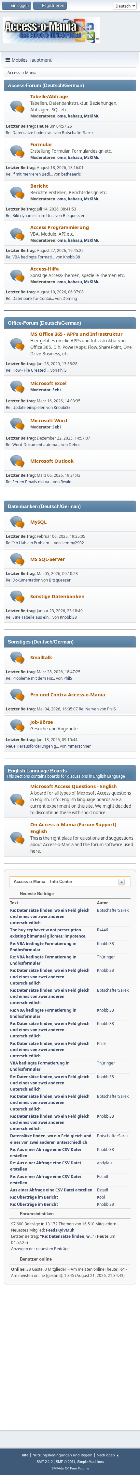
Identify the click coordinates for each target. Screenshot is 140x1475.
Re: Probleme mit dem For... (30, 678)
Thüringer (106, 957)
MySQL (38, 522)
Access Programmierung (59, 227)
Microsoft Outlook (52, 461)
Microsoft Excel (48, 383)
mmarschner (79, 746)
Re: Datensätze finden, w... (29, 132)
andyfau (104, 1163)
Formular (41, 144)
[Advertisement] (70, 1354)
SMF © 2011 (65, 1462)
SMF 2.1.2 (44, 1462)
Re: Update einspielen (25, 407)
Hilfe (24, 1454)
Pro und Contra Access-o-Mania (67, 694)
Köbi (101, 1197)
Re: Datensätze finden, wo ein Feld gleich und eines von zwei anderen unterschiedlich (50, 916)
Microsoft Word (48, 420)
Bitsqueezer (74, 215)
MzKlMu (92, 116)
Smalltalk (41, 657)
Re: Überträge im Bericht (34, 1197)
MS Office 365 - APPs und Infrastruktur (76, 334)
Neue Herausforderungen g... (32, 746)
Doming (70, 298)
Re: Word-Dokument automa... (33, 444)
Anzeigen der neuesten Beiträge (40, 1248)
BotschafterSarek (77, 132)
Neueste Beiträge (36, 893)
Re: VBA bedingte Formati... (30, 257)
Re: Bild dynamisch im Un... (30, 215)
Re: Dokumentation (23, 580)
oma (61, 116)
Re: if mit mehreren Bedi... (29, 174)
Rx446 (102, 930)
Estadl (102, 1176)
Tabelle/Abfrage (49, 96)
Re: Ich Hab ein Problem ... (29, 543)
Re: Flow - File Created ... (27, 370)
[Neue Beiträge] (17, 107)
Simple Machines (90, 1462)
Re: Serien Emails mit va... (29, 482)
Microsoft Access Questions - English (73, 786)
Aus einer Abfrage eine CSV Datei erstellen (51, 1190)
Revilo (66, 482)
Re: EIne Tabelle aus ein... (28, 617)
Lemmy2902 (73, 543)
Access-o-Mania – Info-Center (43, 881)
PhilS (62, 370)
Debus (74, 444)
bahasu (75, 116)
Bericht (39, 185)
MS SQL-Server (47, 559)
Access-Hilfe (44, 268)
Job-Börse (41, 722)
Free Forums (79, 1468)
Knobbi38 (71, 257)
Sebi (56, 390)
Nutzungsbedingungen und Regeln (62, 1454)
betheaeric (71, 174)
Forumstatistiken (36, 1213)
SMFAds (57, 1468)
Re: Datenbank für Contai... (30, 298)
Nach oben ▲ (108, 1454)
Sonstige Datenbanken (57, 596)
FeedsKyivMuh (60, 1230)
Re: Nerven (89, 709)
